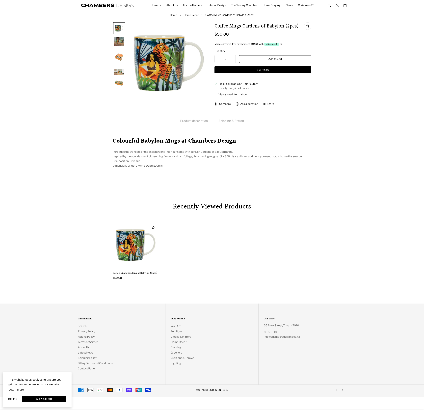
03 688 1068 (272, 332)
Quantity (219, 51)
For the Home (191, 5)
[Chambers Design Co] (107, 5)
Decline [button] (12, 398)
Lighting (176, 363)
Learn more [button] (16, 389)
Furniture (176, 331)
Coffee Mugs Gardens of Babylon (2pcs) (135, 273)
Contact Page (86, 368)
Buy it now (263, 69)
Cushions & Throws (182, 357)
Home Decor (191, 15)
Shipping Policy (87, 357)
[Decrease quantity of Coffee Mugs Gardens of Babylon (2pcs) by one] (218, 59)
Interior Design (217, 5)
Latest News (85, 352)
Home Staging (271, 5)
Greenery (176, 352)
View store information (232, 94)
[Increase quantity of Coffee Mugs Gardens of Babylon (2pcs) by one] (232, 59)
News (289, 5)
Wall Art (176, 326)
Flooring (176, 347)
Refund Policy (86, 336)
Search (82, 326)
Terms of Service (88, 342)
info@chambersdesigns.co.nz (282, 336)
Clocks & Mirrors (181, 336)
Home (154, 5)
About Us (172, 5)
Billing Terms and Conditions (95, 363)
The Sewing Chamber (244, 5)
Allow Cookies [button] (44, 398)
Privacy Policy (86, 331)
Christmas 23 (306, 5)
